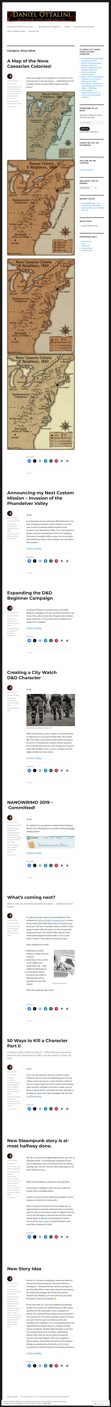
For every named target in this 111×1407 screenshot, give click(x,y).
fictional (10, 1306)
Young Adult (16, 1169)
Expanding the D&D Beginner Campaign (30, 595)
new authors (11, 1181)
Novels (9, 1099)
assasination (11, 1176)
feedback (10, 1304)
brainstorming (12, 1301)
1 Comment (11, 1197)
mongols (10, 1308)
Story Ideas (11, 842)
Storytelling (11, 635)
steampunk (16, 1188)
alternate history (13, 1297)
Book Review (11, 1299)
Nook (39, 920)
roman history (12, 1185)
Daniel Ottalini (12, 81)
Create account (86, 241)
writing (9, 1106)
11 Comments (11, 1109)
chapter (46, 1221)
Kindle (47, 920)
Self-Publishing (12, 835)
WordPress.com (86, 250)
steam (9, 1188)
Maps (16, 91)
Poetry (67, 27)
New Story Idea (24, 1268)
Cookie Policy (47, 1403)
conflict (9, 1179)
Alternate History (13, 828)
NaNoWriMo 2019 (13, 833)
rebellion (15, 1183)
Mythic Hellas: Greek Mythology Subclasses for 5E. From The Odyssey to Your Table (92, 79)
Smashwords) (59, 920)
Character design (13, 628)
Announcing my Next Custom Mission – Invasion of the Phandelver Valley (40, 498)
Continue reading (33, 548)
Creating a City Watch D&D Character (32, 675)
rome (15, 1315)
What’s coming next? (31, 897)
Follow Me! (85, 129)
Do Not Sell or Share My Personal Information (53, 1397)
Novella (10, 852)
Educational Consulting (83, 27)
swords (9, 1190)
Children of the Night (88, 72)
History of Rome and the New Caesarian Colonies (14, 89)
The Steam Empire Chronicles (20, 27)
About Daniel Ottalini (16, 31)
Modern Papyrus (13, 1397)
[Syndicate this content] (80, 50)
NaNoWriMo (11, 830)
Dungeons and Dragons (48, 27)
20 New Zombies (87, 90)
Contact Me (33, 31)
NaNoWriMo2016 (13, 1085)
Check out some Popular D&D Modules (90, 52)
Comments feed (86, 248)
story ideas (11, 1319)
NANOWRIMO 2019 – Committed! (30, 805)
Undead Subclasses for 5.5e (90, 93)
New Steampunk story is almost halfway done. (38, 1143)
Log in (83, 244)
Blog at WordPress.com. (28, 1397)
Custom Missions (13, 534)
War (13, 1192)
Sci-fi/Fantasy (12, 1166)
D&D (9, 536)
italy (15, 1306)
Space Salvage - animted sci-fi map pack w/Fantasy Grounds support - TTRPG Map (91, 86)
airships (10, 1172)
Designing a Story (13, 926)
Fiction (16, 1304)
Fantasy (10, 1289)
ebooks (15, 1179)
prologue (17, 1308)
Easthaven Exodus (87, 74)
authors (10, 1097)
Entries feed (85, 246)
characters (16, 1097)
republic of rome (13, 1310)
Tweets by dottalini (86, 170)
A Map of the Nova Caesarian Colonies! (29, 63)
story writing (16, 1103)
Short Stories (11, 837)
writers (14, 1322)
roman (9, 1313)
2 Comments (11, 106)
